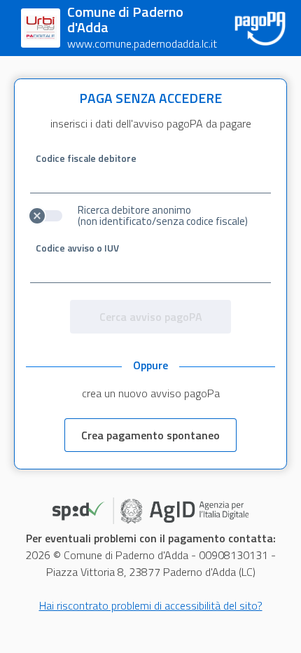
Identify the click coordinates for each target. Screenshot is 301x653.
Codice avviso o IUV (77, 248)
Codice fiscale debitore (86, 158)
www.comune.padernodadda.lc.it (142, 43)
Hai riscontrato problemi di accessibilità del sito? (150, 605)
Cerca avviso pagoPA (150, 316)
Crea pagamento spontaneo (150, 435)
